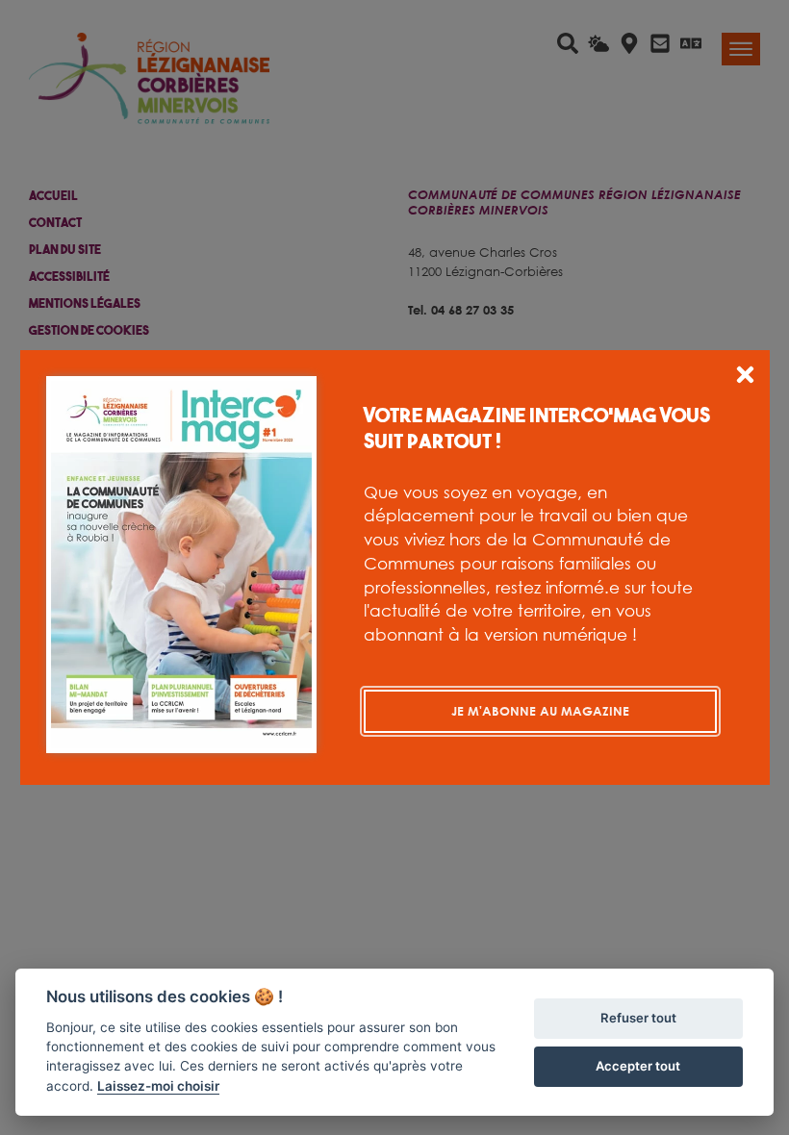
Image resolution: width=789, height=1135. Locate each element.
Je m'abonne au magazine (540, 711)
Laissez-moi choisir (158, 1086)
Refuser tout (638, 1017)
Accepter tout (638, 1065)
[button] (745, 377)
